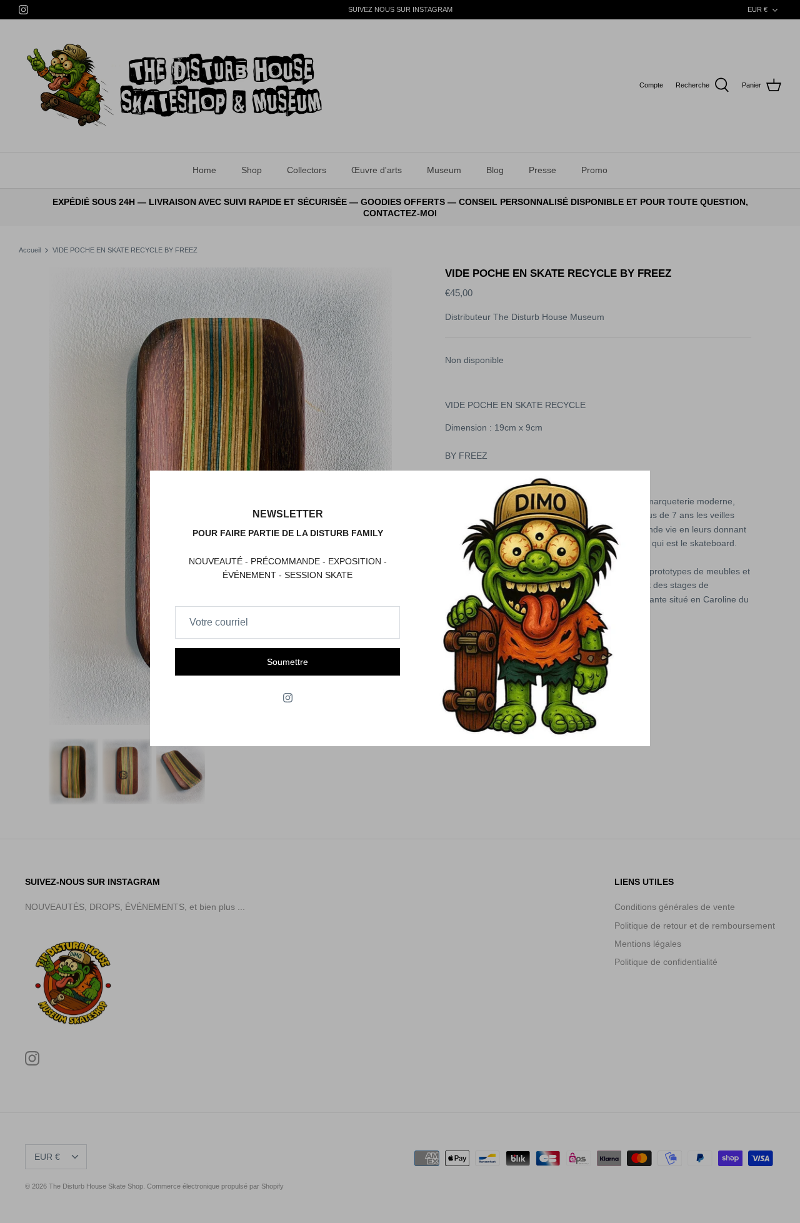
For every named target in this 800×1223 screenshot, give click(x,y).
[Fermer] (634, 486)
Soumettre (287, 662)
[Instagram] (287, 697)
